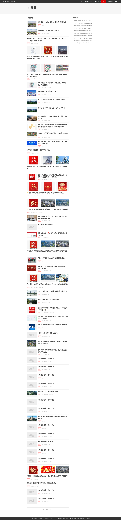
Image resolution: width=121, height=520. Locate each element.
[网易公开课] (86, 1)
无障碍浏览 (13, 1)
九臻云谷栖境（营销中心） (46, 358)
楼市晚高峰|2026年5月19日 (46, 441)
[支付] (96, 1)
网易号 (39, 33)
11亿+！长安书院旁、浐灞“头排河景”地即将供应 (53, 291)
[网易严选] (91, 1)
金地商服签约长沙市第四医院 (47, 91)
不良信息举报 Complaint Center (76, 518)
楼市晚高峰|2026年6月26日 (46, 225)
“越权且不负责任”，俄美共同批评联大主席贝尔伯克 (84, 42)
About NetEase (46, 518)
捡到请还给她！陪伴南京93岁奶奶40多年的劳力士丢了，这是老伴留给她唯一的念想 (84, 40)
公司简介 (51, 518)
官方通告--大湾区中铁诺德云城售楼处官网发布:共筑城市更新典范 (47, 284)
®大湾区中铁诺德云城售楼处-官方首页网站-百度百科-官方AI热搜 (47, 251)
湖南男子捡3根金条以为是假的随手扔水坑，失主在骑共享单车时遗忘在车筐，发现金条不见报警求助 (84, 33)
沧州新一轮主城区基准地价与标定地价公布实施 (52, 325)
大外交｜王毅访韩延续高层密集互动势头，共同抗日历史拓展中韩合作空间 (84, 30)
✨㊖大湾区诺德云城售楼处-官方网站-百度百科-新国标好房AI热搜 (47, 209)
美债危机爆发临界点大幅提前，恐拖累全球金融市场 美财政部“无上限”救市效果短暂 (84, 35)
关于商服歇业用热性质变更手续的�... (38, 150)
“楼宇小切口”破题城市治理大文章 (48, 30)
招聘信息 (59, 518)
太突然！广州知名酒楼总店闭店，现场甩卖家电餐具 (84, 38)
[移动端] (82, 1)
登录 (103, 1)
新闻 (39, 25)
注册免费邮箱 (109, 1)
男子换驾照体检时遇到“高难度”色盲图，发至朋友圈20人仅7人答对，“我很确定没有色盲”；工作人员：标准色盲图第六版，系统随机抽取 (84, 20)
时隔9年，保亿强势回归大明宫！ (48, 333)
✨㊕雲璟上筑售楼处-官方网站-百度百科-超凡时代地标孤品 (45, 193)
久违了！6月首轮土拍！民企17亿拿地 (49, 299)
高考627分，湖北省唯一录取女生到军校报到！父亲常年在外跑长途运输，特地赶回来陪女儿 (84, 28)
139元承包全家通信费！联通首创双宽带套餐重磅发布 (84, 23)
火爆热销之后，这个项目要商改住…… (50, 391)
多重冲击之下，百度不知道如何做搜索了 (83, 25)
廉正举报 (84, 518)
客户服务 (63, 518)
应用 (8, 1)
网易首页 (4, 1)
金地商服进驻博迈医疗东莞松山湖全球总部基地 (41, 483)
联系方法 (55, 518)
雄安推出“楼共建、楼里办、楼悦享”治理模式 (52, 22)
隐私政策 (67, 518)
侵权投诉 (88, 518)
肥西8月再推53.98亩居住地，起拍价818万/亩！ (52, 99)
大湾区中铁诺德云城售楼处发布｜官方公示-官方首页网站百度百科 (47, 476)
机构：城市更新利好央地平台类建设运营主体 (52, 258)
